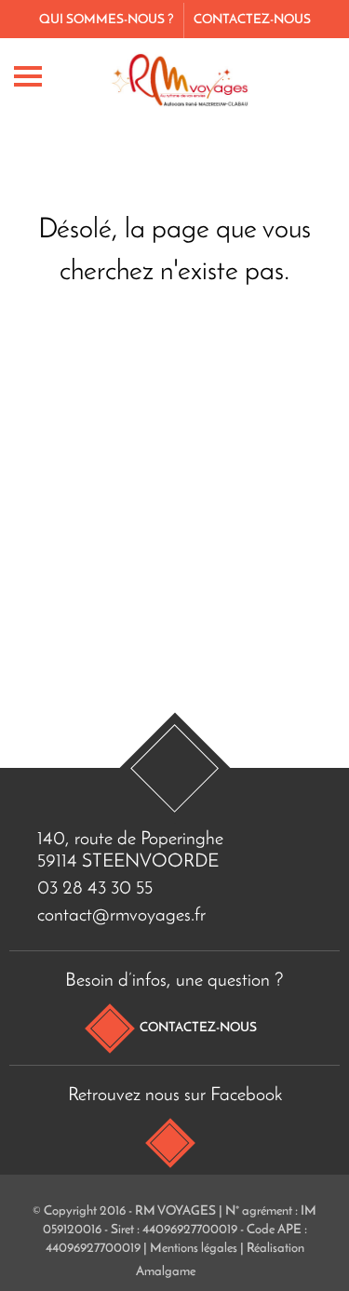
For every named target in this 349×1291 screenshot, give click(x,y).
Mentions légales (193, 1249)
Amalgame (165, 1272)
